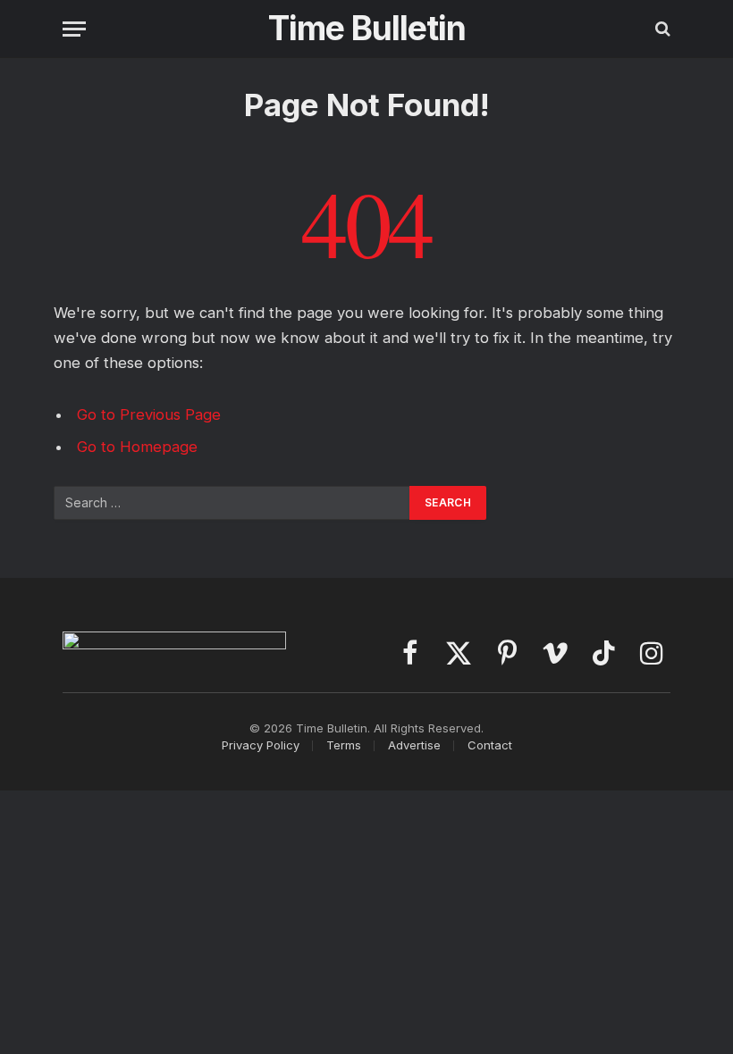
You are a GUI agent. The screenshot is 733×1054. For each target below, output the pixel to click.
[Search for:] (232, 503)
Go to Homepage (137, 447)
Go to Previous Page (149, 414)
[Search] (661, 29)
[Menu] (74, 29)
